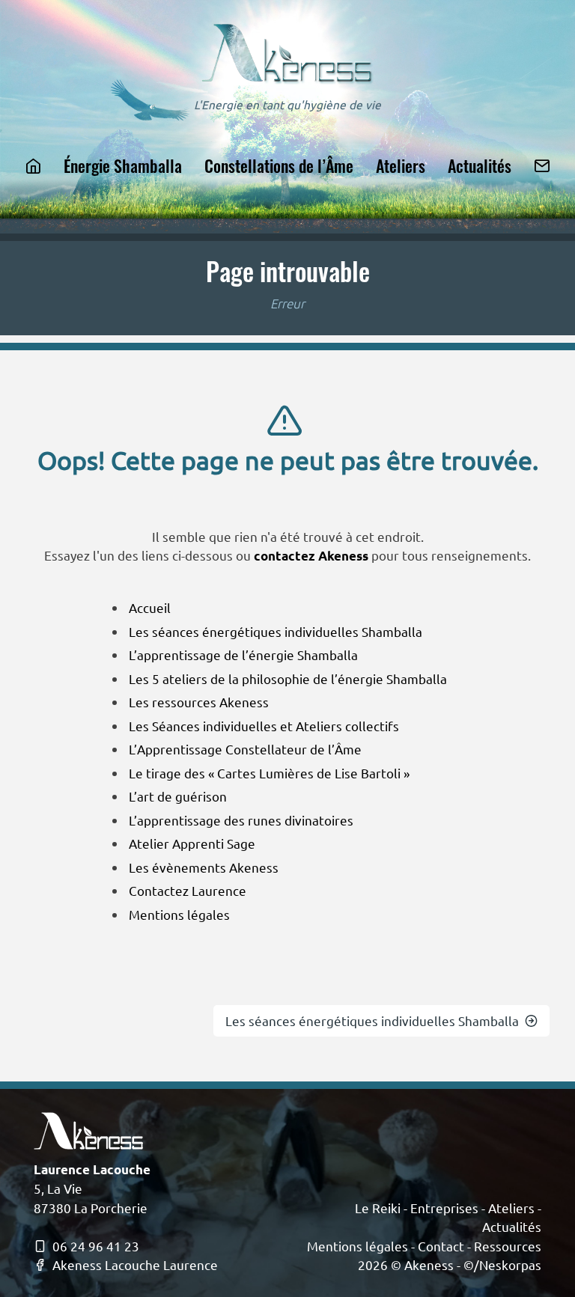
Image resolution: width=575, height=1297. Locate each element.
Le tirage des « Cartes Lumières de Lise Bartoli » (269, 773)
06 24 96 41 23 (95, 1246)
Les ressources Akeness (199, 701)
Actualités (479, 165)
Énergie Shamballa (123, 165)
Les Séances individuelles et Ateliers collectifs (264, 725)
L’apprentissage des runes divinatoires (241, 820)
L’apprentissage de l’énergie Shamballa (243, 654)
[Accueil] (32, 165)
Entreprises (444, 1207)
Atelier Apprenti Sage (192, 843)
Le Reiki (378, 1207)
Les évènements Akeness (204, 867)
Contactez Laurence (187, 890)
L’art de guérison (178, 796)
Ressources (507, 1246)
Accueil (150, 607)
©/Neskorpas (502, 1264)
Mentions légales (179, 914)
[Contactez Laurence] (542, 165)
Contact (441, 1246)
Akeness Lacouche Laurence (135, 1264)
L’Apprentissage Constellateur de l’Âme (245, 749)
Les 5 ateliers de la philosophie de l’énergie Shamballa (288, 678)
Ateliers (400, 165)
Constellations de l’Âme (278, 165)
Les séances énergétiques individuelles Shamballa (275, 631)
